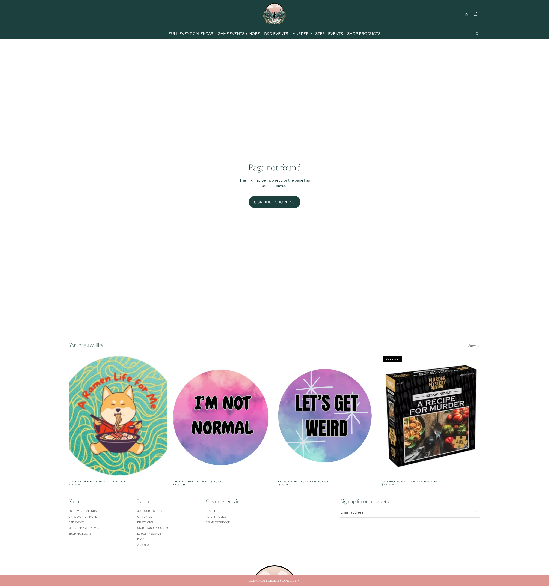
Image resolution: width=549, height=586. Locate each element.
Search (211, 511)
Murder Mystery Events (85, 528)
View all (474, 345)
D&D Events (76, 522)
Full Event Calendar (83, 511)
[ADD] (161, 471)
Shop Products (80, 533)
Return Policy (216, 516)
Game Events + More (83, 516)
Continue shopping (274, 202)
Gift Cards (144, 516)
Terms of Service (218, 522)
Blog (141, 539)
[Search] (477, 33)
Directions (145, 522)
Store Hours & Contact (154, 528)
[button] (274, 580)
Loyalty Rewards (149, 533)
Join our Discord (149, 511)
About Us (143, 545)
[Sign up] (475, 512)
